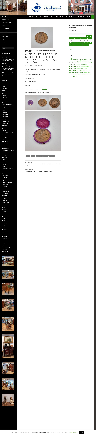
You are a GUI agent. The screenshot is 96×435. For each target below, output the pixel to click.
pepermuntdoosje (79, 72)
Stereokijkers (4, 214)
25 (74, 44)
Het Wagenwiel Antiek (9, 17)
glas (79, 64)
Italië (79, 66)
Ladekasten (4, 164)
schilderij (75, 74)
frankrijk (76, 64)
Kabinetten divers (5, 143)
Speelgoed (4, 209)
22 (87, 42)
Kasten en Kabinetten (6, 144)
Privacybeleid (81, 16)
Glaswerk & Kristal (5, 127)
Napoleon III (52, 155)
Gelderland (4, 125)
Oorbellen (82, 70)
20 (80, 42)
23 (90, 42)
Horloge (76, 66)
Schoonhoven (81, 74)
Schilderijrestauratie (6, 202)
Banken (3, 86)
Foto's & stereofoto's (6, 118)
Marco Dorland (38, 65)
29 (87, 44)
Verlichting (4, 229)
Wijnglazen (4, 232)
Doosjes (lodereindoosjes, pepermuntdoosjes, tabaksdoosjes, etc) (8, 106)
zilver (74, 76)
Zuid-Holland (5, 238)
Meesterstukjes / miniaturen (7, 168)
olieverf (78, 70)
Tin (3, 222)
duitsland (84, 62)
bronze (33, 155)
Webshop (88, 16)
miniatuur (72, 70)
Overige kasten (5, 184)
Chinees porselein (5, 93)
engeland (89, 62)
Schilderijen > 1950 (6, 198)
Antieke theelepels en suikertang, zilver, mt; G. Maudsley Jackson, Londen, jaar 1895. (7, 65)
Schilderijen (4, 197)
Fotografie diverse (5, 121)
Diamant (80, 62)
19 (77, 42)
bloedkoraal (84, 61)
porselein (85, 72)
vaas (90, 74)
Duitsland (4, 110)
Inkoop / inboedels (6, 36)
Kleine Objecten (44, 50)
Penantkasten (5, 186)
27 (80, 44)
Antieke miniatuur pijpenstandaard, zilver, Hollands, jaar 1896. (8, 74)
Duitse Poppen (5, 109)
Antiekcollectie (5, 28)
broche (89, 61)
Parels (85, 70)
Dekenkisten (4, 99)
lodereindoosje (77, 68)
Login (3, 245)
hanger (85, 64)
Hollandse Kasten (5, 134)
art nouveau (71, 61)
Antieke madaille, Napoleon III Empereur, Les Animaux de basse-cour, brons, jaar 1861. (42, 164)
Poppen (3, 188)
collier (77, 62)
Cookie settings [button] (73, 432)
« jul (71, 49)
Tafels (3, 216)
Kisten (3, 152)
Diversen (4, 100)
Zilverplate (4, 234)
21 (84, 42)
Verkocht (4, 227)
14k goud (72, 59)
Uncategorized (5, 223)
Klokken (3, 159)
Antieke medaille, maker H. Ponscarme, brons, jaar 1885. (38, 170)
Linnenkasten (5, 166)
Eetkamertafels (5, 112)
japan (82, 66)
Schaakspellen (5, 195)
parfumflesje (72, 72)
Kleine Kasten (5, 153)
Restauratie (4, 33)
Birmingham (77, 61)
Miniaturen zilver (5, 173)
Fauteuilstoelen (5, 116)
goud (82, 64)
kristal (71, 68)
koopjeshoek (4, 161)
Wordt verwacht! (6, 31)
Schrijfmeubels (5, 204)
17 (71, 42)
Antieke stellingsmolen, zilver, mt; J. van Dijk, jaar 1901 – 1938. (8, 69)
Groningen (4, 130)
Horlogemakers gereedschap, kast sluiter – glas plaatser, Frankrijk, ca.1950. (8, 60)
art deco (90, 59)
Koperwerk (4, 162)
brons (27, 155)
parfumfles (89, 70)
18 (74, 42)
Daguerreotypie (5, 97)
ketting (89, 66)
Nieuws (3, 42)
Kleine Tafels (4, 157)
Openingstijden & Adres (71, 16)
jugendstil (85, 66)
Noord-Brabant (5, 175)
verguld (70, 76)
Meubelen (4, 171)
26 (77, 44)
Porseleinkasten (5, 193)
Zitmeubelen (4, 236)
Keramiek (4, 146)
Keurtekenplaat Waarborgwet (8, 150)
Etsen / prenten (5, 114)
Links (52, 16)
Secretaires (4, 206)
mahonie (85, 68)
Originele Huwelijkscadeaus (7, 182)
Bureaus (4, 92)
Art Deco (4, 84)
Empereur (39, 155)
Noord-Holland (5, 177)
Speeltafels (4, 211)
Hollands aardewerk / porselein (8, 132)
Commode (4, 95)
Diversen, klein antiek (34, 50)
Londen (81, 68)
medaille (45, 155)
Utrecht (3, 225)
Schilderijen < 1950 (6, 200)
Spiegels (3, 213)
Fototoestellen (5, 123)
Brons (26, 50)
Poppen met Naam (5, 191)
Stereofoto (87, 74)
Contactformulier (33, 16)
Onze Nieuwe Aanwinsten (7, 22)
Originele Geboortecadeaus (7, 180)
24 (71, 44)
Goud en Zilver (5, 128)
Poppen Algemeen (5, 189)
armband (84, 59)
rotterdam (71, 74)
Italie (3, 139)
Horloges (4, 135)
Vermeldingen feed (6, 247)
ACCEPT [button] (81, 432)
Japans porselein (5, 141)
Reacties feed (4, 249)
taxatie (3, 218)
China (73, 62)
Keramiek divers (5, 148)
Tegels (3, 220)
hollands (72, 66)
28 (84, 44)
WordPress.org (5, 251)
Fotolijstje (71, 64)
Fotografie (4, 119)
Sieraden (4, 207)
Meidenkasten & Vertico (7, 170)
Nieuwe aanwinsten (59, 16)
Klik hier (44, 89)
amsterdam (79, 59)
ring (89, 72)
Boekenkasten (5, 88)
